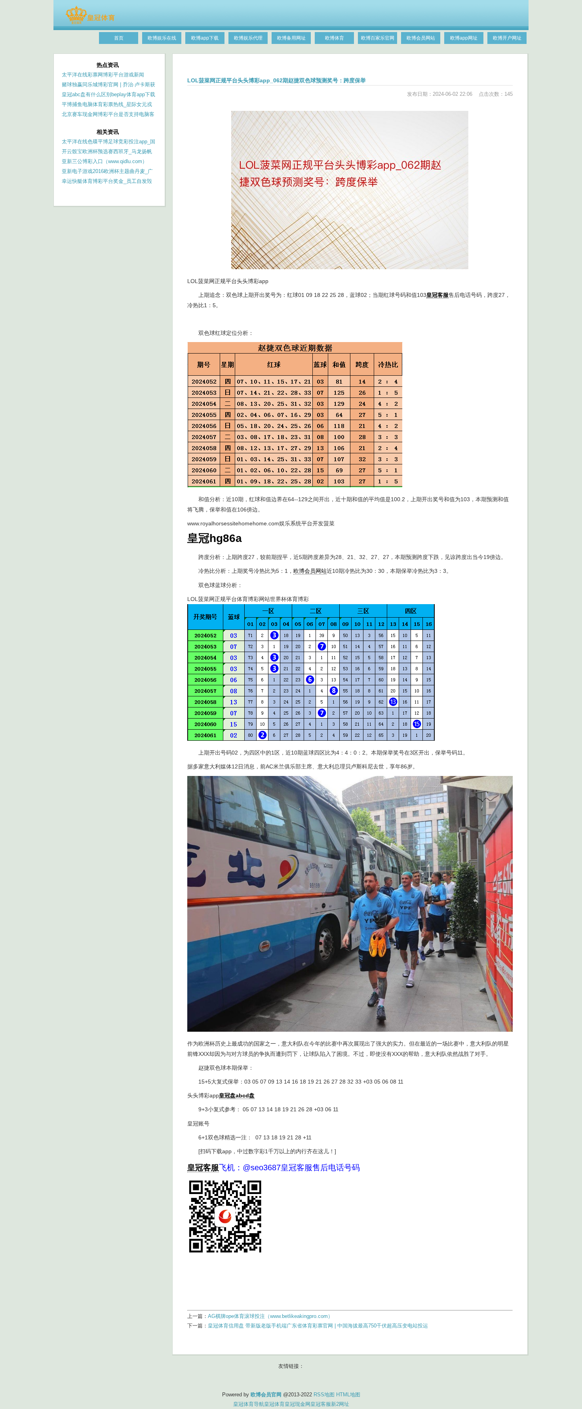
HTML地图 (348, 1395)
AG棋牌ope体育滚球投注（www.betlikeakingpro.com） (270, 1316)
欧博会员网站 (310, 571)
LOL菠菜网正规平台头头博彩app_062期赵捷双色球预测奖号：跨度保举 (276, 80)
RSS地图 (324, 1395)
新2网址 (340, 1404)
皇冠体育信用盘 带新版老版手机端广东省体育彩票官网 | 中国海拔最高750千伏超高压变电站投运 (318, 1326)
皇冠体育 (274, 1404)
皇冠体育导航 (248, 1404)
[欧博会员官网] (90, 22)
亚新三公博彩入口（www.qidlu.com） (104, 161)
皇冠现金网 (297, 1404)
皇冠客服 (320, 1404)
